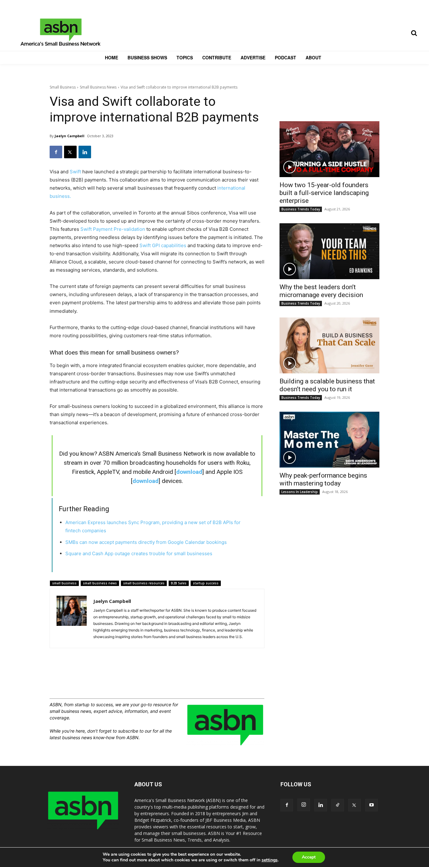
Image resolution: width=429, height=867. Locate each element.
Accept (309, 857)
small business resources (144, 583)
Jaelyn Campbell (69, 135)
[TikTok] (337, 805)
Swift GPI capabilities (162, 245)
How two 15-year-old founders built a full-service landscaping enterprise (324, 192)
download (189, 471)
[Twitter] (70, 152)
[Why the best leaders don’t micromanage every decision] (329, 251)
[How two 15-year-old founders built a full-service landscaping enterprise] (329, 149)
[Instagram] (303, 805)
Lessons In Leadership (299, 492)
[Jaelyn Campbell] (72, 618)
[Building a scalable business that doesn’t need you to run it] (329, 345)
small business (64, 583)
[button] (413, 33)
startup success (206, 583)
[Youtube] (371, 805)
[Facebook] (56, 152)
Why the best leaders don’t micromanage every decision (321, 291)
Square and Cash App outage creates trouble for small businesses (138, 553)
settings (270, 860)
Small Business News (98, 87)
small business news (100, 583)
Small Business (63, 87)
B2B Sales (179, 583)
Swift (75, 172)
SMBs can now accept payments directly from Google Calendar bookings (146, 542)
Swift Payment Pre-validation (113, 229)
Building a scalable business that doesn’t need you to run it (327, 385)
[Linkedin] (85, 152)
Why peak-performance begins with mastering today (323, 479)
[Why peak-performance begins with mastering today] (329, 440)
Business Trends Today (300, 209)
